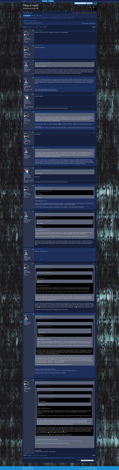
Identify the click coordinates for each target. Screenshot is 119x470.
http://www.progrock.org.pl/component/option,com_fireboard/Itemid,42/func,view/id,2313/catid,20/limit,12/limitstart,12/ (56, 370)
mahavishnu (27, 60)
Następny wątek (92, 23)
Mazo (25, 77)
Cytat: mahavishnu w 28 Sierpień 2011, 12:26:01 (45, 319)
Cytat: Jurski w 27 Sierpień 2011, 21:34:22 (43, 170)
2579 (44, 455)
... (32, 455)
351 (34, 455)
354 (40, 455)
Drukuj (94, 455)
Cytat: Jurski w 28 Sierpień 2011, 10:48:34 (44, 269)
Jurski (25, 30)
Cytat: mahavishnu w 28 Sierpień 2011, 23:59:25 (44, 382)
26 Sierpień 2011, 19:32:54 (39, 60)
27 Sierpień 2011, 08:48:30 (39, 94)
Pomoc (86, 467)
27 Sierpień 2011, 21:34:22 (39, 132)
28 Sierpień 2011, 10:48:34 (39, 185)
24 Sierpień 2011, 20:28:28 (39, 30)
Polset (25, 94)
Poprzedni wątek (85, 23)
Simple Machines (30, 467)
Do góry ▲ (95, 467)
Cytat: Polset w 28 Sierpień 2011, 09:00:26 (44, 217)
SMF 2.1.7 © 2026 (25, 467)
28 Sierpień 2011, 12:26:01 (39, 211)
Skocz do (79, 460)
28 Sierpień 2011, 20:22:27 (39, 263)
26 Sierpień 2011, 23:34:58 (39, 77)
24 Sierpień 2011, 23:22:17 (39, 45)
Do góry (25, 455)
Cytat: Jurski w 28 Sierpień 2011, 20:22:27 (43, 316)
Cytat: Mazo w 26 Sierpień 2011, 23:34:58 (43, 114)
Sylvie (65, 18)
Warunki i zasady (90, 467)
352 (35, 455)
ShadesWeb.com (30, 468)
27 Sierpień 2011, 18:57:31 (39, 111)
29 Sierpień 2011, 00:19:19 (39, 379)
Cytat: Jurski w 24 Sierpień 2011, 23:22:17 (43, 63)
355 (41, 455)
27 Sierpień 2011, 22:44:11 (39, 147)
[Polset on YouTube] (24, 105)
